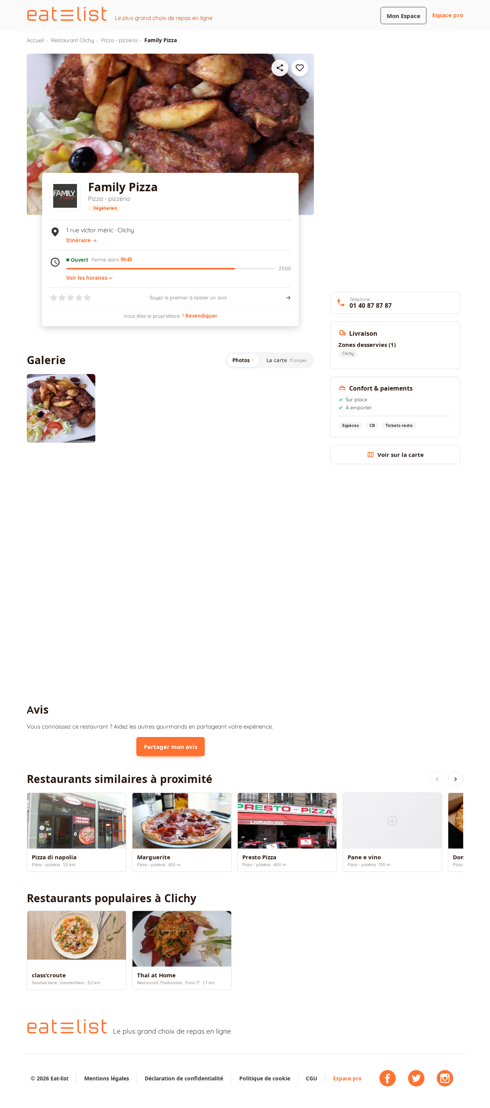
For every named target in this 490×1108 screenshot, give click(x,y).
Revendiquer (201, 316)
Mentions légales (106, 1078)
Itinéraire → (81, 240)
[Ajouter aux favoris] (299, 67)
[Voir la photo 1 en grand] (61, 408)
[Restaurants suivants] (455, 779)
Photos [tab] (242, 360)
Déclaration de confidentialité (184, 1078)
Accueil (35, 40)
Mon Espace (403, 16)
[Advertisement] (170, 511)
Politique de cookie (264, 1078)
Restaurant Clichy (72, 40)
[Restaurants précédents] (437, 779)
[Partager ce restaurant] (279, 67)
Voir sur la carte (400, 454)
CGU (311, 1078)
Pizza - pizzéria (119, 40)
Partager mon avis (170, 746)
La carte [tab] (286, 360)
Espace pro (447, 15)
